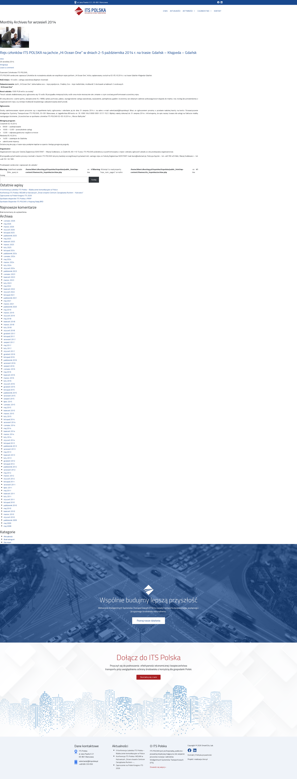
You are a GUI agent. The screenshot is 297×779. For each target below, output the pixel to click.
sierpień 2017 (9, 342)
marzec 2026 (9, 226)
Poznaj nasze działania (148, 620)
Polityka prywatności (203, 755)
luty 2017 (7, 348)
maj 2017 (7, 345)
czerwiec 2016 (9, 369)
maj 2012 (7, 473)
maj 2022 (7, 286)
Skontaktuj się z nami (148, 677)
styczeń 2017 (9, 351)
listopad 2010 (9, 502)
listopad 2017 (9, 336)
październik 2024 (10, 253)
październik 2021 (10, 298)
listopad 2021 (9, 295)
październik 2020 (10, 306)
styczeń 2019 (9, 315)
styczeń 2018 (9, 330)
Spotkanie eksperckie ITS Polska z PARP (15, 198)
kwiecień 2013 (9, 455)
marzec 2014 (9, 434)
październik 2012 (10, 466)
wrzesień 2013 (9, 449)
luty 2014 (7, 437)
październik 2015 (10, 392)
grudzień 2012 (9, 461)
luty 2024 (7, 265)
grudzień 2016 (9, 354)
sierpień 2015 (9, 398)
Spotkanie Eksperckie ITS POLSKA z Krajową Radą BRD (21, 201)
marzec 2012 (9, 475)
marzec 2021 (9, 304)
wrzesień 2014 (9, 422)
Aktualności (175, 11)
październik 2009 (10, 520)
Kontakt (217, 11)
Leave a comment (7, 67)
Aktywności (188, 11)
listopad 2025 (9, 232)
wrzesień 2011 (9, 484)
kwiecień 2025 (9, 241)
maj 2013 (7, 452)
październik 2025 (10, 235)
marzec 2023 (9, 280)
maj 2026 (7, 224)
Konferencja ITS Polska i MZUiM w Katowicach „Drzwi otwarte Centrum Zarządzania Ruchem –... (130, 759)
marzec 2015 (9, 413)
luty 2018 (7, 327)
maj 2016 (7, 372)
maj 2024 (7, 259)
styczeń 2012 (9, 478)
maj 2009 (7, 523)
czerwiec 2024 (9, 256)
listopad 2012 (9, 464)
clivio (2, 58)
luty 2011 (7, 496)
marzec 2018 (9, 324)
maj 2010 (7, 508)
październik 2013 (10, 446)
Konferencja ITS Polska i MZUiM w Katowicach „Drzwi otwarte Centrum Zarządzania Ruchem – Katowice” (41, 192)
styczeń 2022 (9, 292)
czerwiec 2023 (9, 274)
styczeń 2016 (9, 384)
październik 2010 (10, 505)
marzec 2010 (9, 514)
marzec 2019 (9, 312)
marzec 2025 (9, 244)
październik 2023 (10, 271)
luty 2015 (7, 416)
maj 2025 (7, 238)
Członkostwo (203, 11)
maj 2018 (7, 318)
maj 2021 (7, 301)
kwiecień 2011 (9, 493)
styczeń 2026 (9, 229)
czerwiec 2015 (9, 404)
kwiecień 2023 (9, 277)
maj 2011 (7, 490)
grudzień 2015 (9, 386)
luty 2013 (7, 458)
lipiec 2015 (8, 401)
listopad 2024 (9, 250)
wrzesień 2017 (9, 339)
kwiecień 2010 (9, 511)
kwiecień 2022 (9, 289)
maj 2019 (7, 309)
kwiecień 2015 (9, 410)
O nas (165, 11)
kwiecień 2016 (9, 375)
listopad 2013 (9, 443)
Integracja (4, 64)
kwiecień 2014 (9, 431)
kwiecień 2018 (9, 321)
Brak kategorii (9, 539)
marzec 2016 (9, 378)
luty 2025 (7, 247)
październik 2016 (10, 360)
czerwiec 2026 (9, 220)
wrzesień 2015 (9, 395)
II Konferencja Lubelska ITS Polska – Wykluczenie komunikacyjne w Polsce (29, 189)
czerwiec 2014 (9, 425)
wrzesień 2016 (9, 363)
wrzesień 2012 (9, 470)
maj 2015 (7, 407)
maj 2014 (7, 428)
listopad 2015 (9, 389)
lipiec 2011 (8, 487)
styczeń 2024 (9, 268)
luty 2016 (7, 381)
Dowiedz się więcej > (158, 767)
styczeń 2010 (9, 517)
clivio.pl (205, 759)
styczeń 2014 (9, 440)
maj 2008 (7, 526)
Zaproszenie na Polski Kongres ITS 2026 (16, 195)
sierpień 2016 (9, 366)
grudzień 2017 (9, 333)
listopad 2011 (9, 481)
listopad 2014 (9, 419)
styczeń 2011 (9, 499)
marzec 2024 (9, 262)
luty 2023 (7, 283)
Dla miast (7, 542)
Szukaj (2, 175)
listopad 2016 (9, 357)
